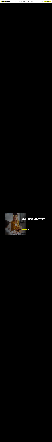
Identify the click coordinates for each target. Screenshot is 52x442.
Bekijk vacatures (47, 1)
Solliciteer (25, 229)
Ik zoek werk (21, 1)
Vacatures (15, 1)
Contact (32, 1)
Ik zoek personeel (27, 1)
